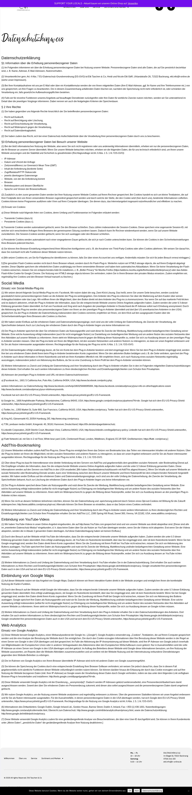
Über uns (84, 7)
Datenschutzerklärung (152, 791)
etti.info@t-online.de (172, 762)
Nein (137, 791)
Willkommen (69, 7)
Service (96, 7)
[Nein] (188, 791)
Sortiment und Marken (115, 7)
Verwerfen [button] (133, 3)
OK (130, 791)
